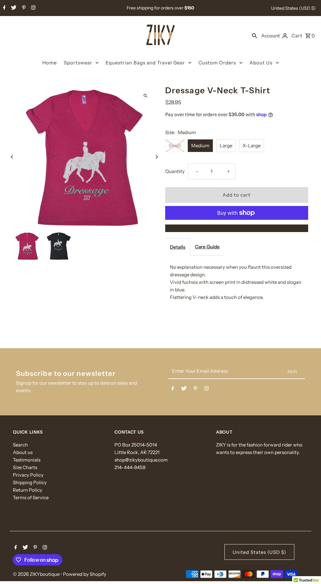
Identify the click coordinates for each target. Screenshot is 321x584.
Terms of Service (31, 497)
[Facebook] (4, 8)
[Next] (157, 157)
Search (20, 445)
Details (177, 247)
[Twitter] (12, 8)
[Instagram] (32, 8)
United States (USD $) (293, 8)
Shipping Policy (30, 482)
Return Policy (27, 490)
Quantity (175, 171)
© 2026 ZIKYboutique (37, 574)
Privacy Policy (28, 475)
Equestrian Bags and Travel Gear (145, 63)
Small (175, 146)
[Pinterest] (23, 8)
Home (49, 63)
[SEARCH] (254, 35)
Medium (200, 146)
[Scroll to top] (308, 567)
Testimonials (26, 460)
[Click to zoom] (146, 96)
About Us (261, 63)
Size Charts (25, 467)
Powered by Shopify (84, 574)
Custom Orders (217, 63)
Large (226, 146)
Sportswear (78, 63)
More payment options (236, 228)
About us (23, 452)
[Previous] (12, 157)
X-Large (251, 146)
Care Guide (207, 247)
